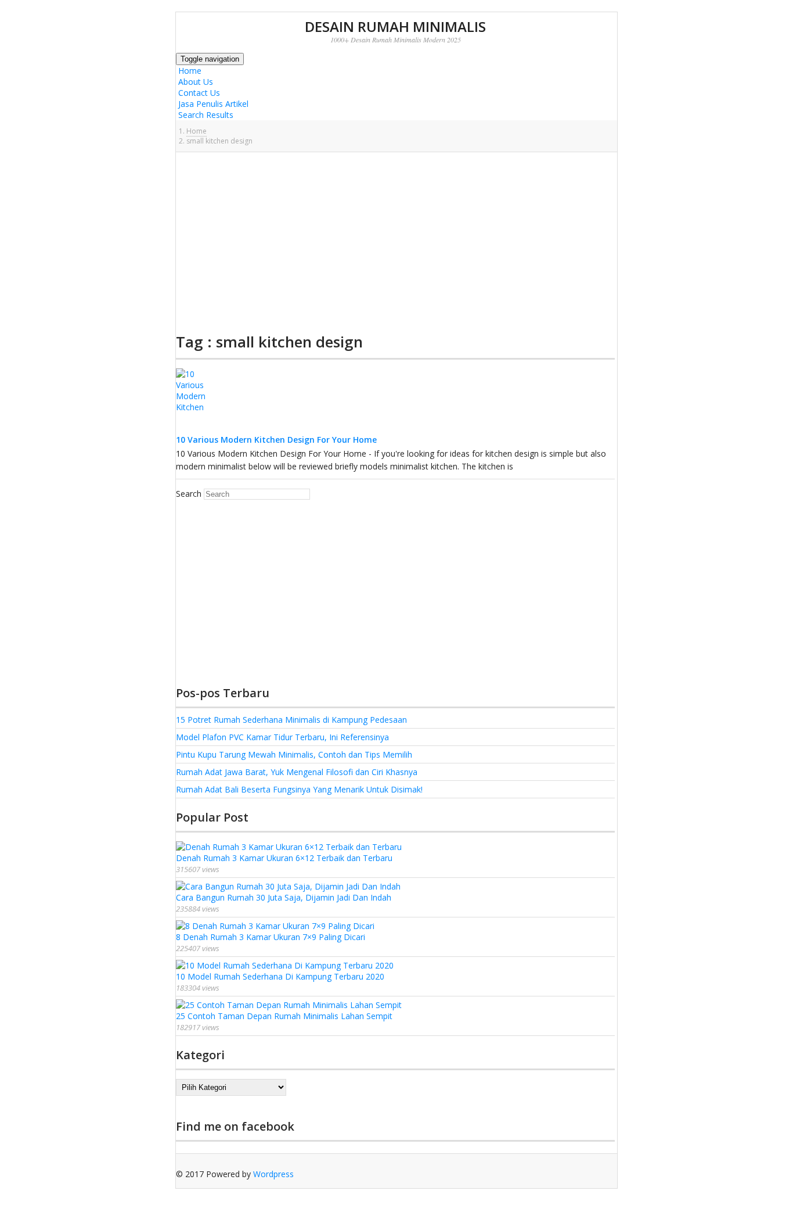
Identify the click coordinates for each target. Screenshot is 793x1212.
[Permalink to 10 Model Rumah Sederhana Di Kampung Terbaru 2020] (285, 965)
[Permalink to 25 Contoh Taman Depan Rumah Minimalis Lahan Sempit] (289, 1004)
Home (188, 70)
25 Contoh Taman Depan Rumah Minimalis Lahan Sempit (284, 1015)
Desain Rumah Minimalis (395, 26)
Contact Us (198, 92)
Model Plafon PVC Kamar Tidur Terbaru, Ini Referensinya (282, 737)
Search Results (204, 114)
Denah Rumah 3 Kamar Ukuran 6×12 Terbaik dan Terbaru (284, 857)
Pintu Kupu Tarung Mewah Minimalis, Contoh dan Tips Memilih (294, 754)
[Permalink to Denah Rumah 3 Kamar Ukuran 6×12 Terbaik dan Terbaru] (289, 846)
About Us (194, 81)
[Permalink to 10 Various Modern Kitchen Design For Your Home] (199, 429)
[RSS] (179, 1185)
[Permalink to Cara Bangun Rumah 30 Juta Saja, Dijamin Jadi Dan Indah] (288, 886)
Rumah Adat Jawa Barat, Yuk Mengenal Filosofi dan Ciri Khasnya (296, 771)
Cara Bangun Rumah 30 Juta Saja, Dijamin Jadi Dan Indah (283, 897)
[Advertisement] (395, 242)
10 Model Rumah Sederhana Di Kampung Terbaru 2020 (280, 976)
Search (188, 493)
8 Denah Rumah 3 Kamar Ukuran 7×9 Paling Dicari (270, 936)
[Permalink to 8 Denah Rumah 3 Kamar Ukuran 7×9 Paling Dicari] (275, 925)
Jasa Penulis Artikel (212, 103)
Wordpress (273, 1173)
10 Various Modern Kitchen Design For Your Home (276, 439)
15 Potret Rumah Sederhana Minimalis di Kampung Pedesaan (291, 719)
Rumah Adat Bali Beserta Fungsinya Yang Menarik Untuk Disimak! (299, 789)
